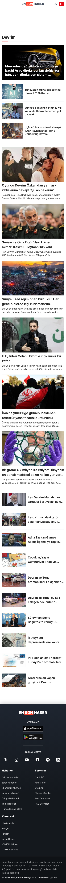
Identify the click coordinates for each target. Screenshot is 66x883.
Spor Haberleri (9, 782)
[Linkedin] (58, 759)
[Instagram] (16, 759)
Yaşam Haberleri (10, 793)
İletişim (5, 833)
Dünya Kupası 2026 (12, 809)
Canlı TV (39, 777)
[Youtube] (27, 759)
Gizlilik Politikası (10, 849)
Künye (5, 828)
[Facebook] (37, 759)
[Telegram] (47, 759)
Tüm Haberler (9, 803)
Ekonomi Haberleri (11, 787)
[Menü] (3, 4)
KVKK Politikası (9, 844)
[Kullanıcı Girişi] (55, 4)
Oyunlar (39, 787)
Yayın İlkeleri (8, 839)
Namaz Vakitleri (43, 793)
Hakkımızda (8, 823)
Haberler (7, 770)
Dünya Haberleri (10, 798)
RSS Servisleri (42, 803)
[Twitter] (6, 759)
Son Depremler (42, 798)
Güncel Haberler (10, 777)
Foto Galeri (40, 782)
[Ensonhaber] (33, 4)
